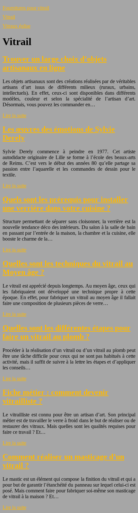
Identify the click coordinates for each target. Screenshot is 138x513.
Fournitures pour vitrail (26, 8)
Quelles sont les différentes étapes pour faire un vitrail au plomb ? (67, 332)
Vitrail (9, 17)
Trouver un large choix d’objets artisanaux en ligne (55, 63)
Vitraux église (16, 26)
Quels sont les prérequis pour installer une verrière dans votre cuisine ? (65, 203)
